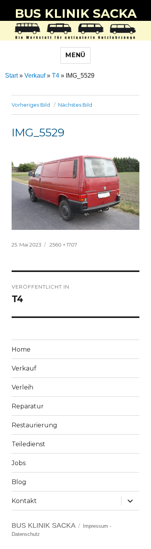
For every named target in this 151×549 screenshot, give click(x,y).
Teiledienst (28, 444)
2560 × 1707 (63, 244)
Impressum (95, 526)
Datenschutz (26, 534)
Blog (19, 482)
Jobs (19, 463)
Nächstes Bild (75, 105)
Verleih (22, 387)
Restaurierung (34, 425)
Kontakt (24, 501)
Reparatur (28, 406)
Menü (75, 55)
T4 (55, 75)
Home (21, 349)
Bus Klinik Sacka (76, 13)
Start (11, 75)
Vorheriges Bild (31, 105)
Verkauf (34, 75)
